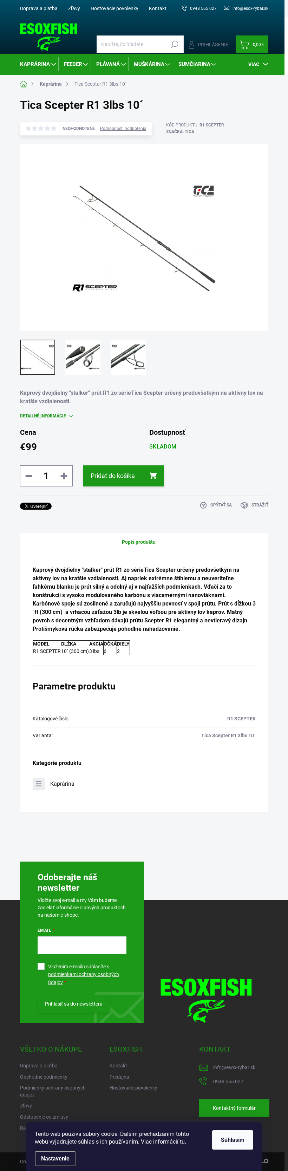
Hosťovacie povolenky (114, 8)
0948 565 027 (228, 1081)
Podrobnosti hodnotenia (123, 128)
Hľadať (174, 44)
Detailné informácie (43, 415)
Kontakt (157, 8)
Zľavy (74, 8)
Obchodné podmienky (43, 1077)
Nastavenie (55, 1158)
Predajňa (119, 1077)
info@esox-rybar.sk (234, 1067)
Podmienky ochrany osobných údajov (53, 1091)
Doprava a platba (39, 8)
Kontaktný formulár (234, 1108)
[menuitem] (38, 64)
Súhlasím (232, 1140)
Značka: (180, 131)
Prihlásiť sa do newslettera (74, 1004)
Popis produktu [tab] (139, 542)
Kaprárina (62, 783)
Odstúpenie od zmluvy (44, 1117)
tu (182, 1141)
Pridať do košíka (113, 475)
